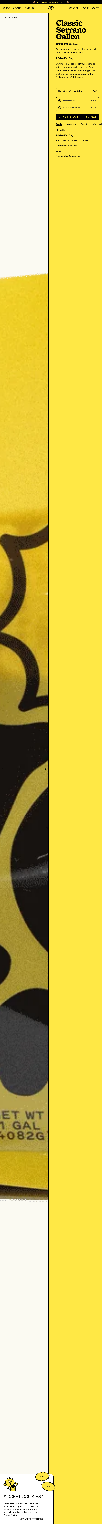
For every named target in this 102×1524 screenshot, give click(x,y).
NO (48, 1486)
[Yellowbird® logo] (51, 8)
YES (42, 1476)
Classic (15, 17)
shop (5, 17)
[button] (74, 8)
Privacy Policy (10, 1515)
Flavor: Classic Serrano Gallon (70, 91)
